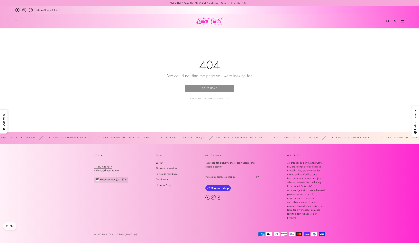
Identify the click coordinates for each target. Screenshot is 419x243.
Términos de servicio (166, 168)
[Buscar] (387, 21)
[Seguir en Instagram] (24, 10)
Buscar (159, 162)
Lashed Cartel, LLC (110, 234)
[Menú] (16, 21)
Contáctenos (162, 179)
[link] (209, 88)
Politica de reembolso (167, 174)
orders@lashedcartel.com (106, 170)
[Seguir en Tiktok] (31, 10)
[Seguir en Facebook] (17, 10)
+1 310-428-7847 (103, 166)
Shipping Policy (163, 185)
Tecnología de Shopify (128, 234)
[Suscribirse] (257, 177)
